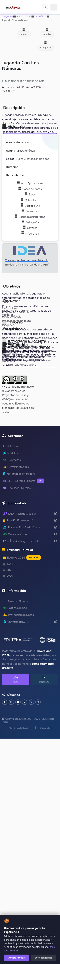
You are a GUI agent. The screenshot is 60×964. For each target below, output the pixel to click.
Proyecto (7, 16)
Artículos (12, 446)
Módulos (12, 453)
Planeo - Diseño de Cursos (24, 527)
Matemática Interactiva (21, 473)
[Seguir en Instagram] (11, 702)
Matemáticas (23, 16)
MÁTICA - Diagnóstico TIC (23, 541)
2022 (10, 564)
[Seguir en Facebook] (4, 702)
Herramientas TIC (18, 467)
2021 (9, 569)
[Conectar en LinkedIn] (24, 702)
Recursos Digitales (19, 488)
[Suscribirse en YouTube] (18, 702)
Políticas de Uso (17, 608)
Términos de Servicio (19, 728)
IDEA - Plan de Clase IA (22, 513)
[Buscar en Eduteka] (45, 7)
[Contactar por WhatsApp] (38, 702)
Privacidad (46, 728)
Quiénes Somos (18, 601)
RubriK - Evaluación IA (20, 520)
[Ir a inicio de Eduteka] (13, 7)
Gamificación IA (17, 534)
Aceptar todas (16, 957)
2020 (10, 575)
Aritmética (40, 16)
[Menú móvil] (53, 7)
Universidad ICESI (18, 621)
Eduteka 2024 (22, 557)
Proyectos (14, 460)
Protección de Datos (21, 614)
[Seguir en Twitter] (31, 702)
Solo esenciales (43, 957)
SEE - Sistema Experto (24, 480)
